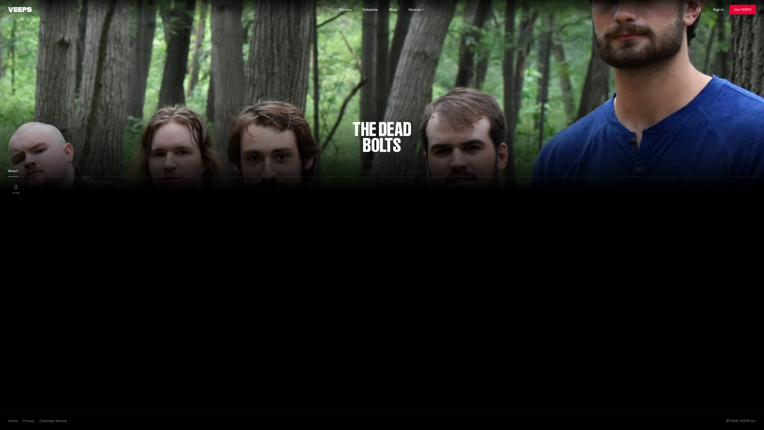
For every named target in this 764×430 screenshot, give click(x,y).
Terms (13, 421)
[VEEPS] (20, 9)
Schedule (370, 9)
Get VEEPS (742, 9)
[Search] (699, 9)
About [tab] (13, 171)
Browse (345, 9)
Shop (393, 9)
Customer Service (53, 421)
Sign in (718, 9)
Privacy (28, 421)
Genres (414, 9)
